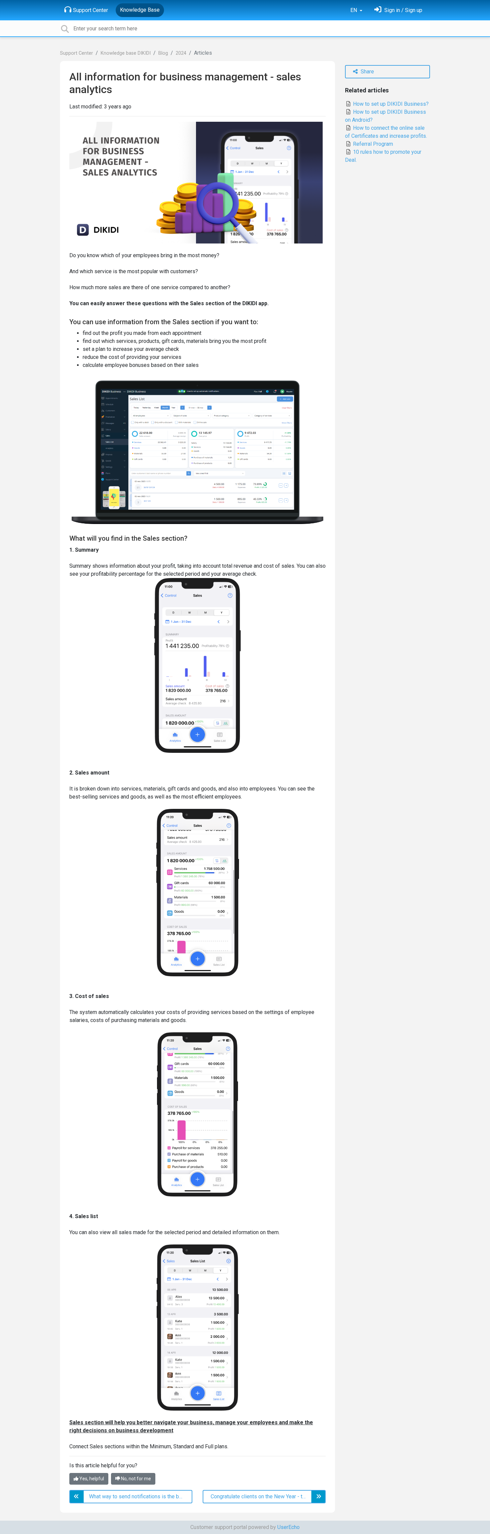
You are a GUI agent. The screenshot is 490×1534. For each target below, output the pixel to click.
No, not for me (135, 1478)
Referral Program (372, 144)
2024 (181, 53)
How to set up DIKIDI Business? (390, 104)
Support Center (90, 10)
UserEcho (288, 1527)
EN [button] (354, 10)
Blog (163, 53)
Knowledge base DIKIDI (126, 53)
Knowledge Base (140, 10)
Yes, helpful (91, 1478)
